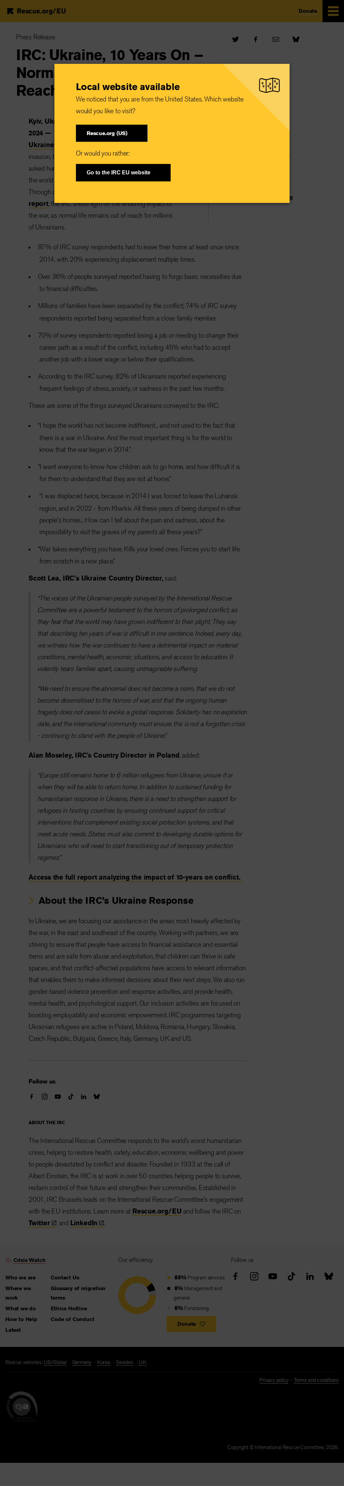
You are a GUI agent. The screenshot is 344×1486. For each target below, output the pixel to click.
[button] (111, 133)
